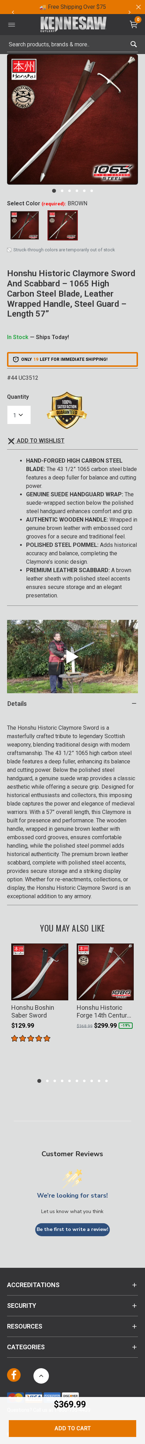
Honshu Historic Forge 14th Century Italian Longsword (103, 1011)
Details (17, 703)
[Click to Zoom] (72, 119)
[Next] (129, 12)
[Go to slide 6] (91, 191)
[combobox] (72, 44)
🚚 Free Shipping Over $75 (72, 7)
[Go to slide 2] (62, 191)
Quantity (18, 396)
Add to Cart (73, 1428)
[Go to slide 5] (84, 191)
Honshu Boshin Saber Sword (32, 1011)
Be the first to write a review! (72, 1229)
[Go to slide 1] (54, 191)
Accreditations (33, 1285)
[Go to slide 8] (91, 1081)
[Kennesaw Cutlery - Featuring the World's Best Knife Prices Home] (73, 24)
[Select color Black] (24, 225)
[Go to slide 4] (77, 191)
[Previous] (12, 12)
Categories (26, 1347)
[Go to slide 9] (99, 1081)
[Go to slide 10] (106, 1081)
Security (21, 1305)
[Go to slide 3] (69, 191)
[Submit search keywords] (133, 42)
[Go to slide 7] (84, 1081)
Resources (24, 1326)
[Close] (137, 7)
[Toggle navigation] (11, 24)
